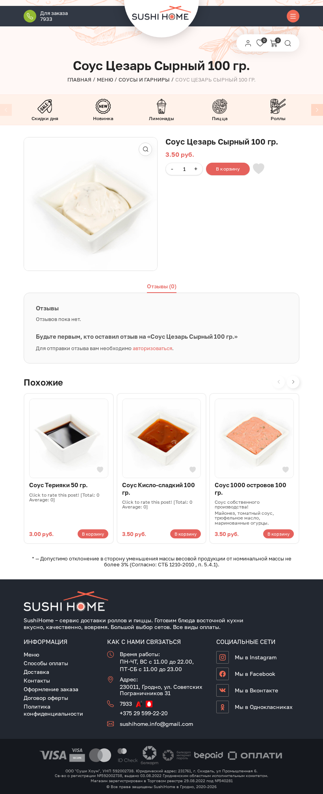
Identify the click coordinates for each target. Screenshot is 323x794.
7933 (126, 703)
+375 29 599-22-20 (144, 713)
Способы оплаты (46, 663)
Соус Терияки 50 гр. (58, 484)
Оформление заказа (51, 689)
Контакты (37, 680)
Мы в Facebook (255, 673)
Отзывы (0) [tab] (161, 286)
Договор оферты (46, 697)
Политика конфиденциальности (53, 709)
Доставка (36, 671)
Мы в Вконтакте (256, 690)
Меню (31, 654)
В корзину (228, 169)
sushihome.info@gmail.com (156, 723)
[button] (145, 149)
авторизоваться (152, 348)
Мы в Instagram (256, 657)
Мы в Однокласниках (264, 706)
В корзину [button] (93, 533)
